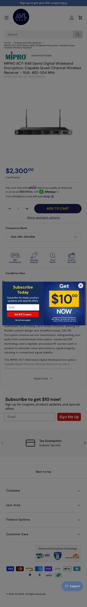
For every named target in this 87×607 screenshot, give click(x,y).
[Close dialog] (80, 285)
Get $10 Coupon (22, 314)
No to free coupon (22, 320)
